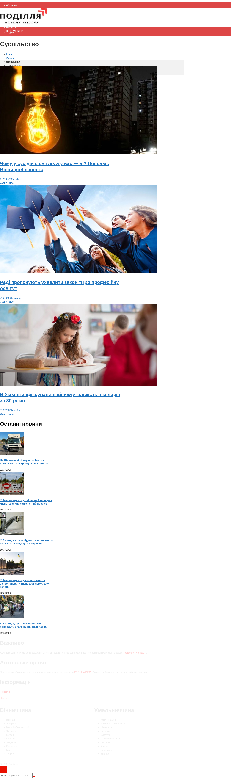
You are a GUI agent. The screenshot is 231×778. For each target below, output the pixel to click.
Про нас (4, 698)
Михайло (16, 179)
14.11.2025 (5, 179)
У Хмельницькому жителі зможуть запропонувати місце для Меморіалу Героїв (24, 583)
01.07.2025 (5, 298)
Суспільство (7, 183)
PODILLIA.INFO (82, 672)
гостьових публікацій (135, 652)
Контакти (5, 691)
